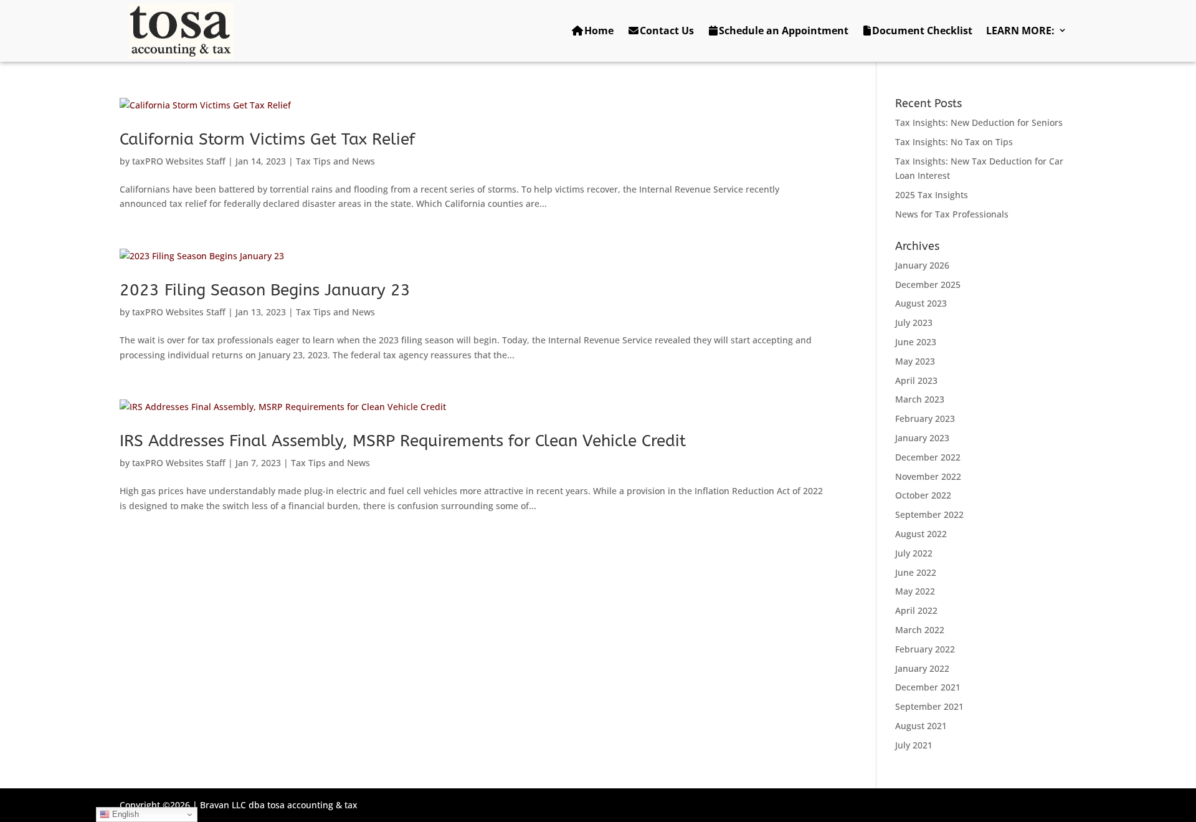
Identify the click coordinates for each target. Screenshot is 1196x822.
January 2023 (922, 438)
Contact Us (667, 30)
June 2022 (915, 572)
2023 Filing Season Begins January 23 (265, 290)
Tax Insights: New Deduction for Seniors (979, 122)
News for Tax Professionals (952, 214)
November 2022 (928, 476)
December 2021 (928, 687)
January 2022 (922, 668)
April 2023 (916, 380)
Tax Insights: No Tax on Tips (954, 142)
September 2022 (929, 514)
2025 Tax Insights (931, 195)
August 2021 (921, 726)
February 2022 (925, 649)
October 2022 (923, 495)
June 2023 (915, 342)
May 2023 (915, 361)
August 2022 (921, 534)
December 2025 (928, 284)
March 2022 (919, 630)
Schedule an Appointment (783, 30)
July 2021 (914, 745)
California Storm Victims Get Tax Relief (267, 139)
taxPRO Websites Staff (178, 161)
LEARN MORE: (1020, 30)
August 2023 (921, 303)
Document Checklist (922, 30)
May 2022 (915, 591)
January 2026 (922, 265)
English (124, 814)
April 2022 (916, 610)
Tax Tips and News (335, 161)
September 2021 (929, 706)
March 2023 (919, 399)
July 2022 (914, 553)
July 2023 (914, 322)
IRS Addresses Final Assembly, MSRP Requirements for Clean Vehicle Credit (403, 441)
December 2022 (928, 457)
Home (599, 30)
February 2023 (925, 418)
